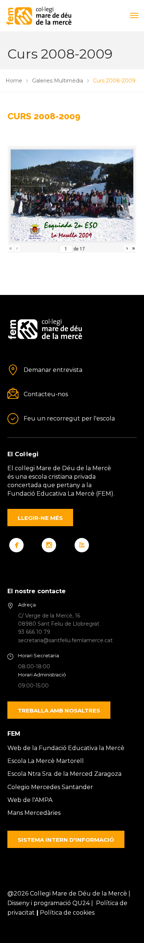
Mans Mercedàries (34, 812)
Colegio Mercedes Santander (50, 787)
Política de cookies (67, 912)
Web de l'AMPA (29, 799)
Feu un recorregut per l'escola (69, 418)
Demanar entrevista (53, 369)
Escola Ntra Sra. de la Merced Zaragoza (64, 773)
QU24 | (84, 903)
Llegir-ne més (40, 517)
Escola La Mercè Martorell (45, 760)
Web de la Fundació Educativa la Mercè (65, 748)
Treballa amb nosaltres (59, 710)
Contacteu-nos (46, 394)
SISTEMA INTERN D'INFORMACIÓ (66, 839)
